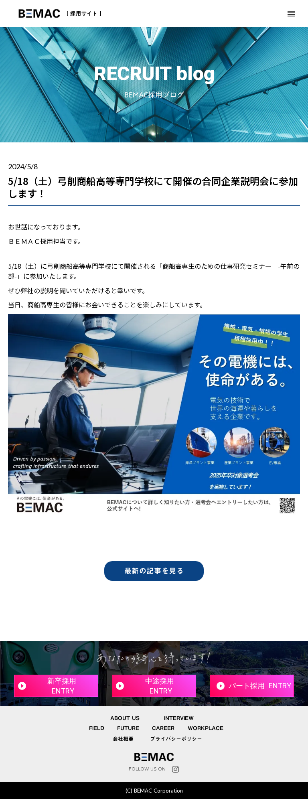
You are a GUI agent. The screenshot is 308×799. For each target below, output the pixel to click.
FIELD (96, 728)
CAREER (163, 728)
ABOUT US (125, 718)
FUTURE (128, 728)
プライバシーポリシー (176, 739)
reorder (291, 13)
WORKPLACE (205, 728)
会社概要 (123, 739)
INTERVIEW (179, 718)
